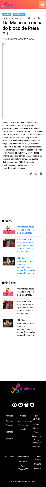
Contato (37, 464)
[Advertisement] (21, 199)
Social (23, 416)
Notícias (9, 416)
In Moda (9, 432)
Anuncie (37, 468)
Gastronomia (37, 436)
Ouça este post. (12, 18)
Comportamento (25, 421)
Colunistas (9, 456)
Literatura (36, 447)
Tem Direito (23, 425)
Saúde (23, 429)
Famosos (9, 421)
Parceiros (23, 461)
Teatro (36, 432)
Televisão (9, 425)
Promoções (23, 456)
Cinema (36, 428)
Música (36, 424)
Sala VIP (9, 438)
